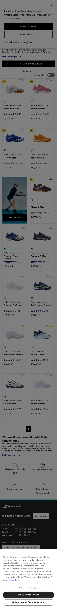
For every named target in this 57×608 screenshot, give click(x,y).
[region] (28, 578)
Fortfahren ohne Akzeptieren (28, 588)
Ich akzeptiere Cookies (28, 594)
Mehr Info (14, 580)
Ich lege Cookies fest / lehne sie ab (28, 602)
